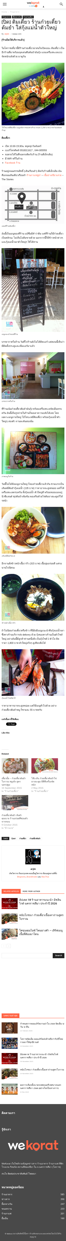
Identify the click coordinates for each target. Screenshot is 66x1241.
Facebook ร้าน (12, 162)
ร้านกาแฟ (6, 1213)
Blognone (21, 877)
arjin (6, 34)
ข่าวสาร (6, 1199)
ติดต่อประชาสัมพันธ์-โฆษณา (22, 1173)
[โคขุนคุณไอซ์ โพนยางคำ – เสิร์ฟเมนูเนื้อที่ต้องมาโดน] (10, 934)
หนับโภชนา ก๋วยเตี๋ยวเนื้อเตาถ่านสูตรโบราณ (42, 1070)
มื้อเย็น (5, 1218)
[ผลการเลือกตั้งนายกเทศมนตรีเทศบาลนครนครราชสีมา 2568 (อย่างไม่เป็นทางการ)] (10, 1089)
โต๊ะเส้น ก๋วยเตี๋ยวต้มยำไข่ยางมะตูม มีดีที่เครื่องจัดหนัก (44, 781)
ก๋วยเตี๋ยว (22, 838)
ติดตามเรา (8, 1113)
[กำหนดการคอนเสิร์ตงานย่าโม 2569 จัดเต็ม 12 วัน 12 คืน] (10, 1028)
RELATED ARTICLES (11, 891)
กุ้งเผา (13, 838)
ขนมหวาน (7, 1208)
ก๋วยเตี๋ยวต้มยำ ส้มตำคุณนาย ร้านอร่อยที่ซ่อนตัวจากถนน (15, 818)
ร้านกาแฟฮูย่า (34, 175)
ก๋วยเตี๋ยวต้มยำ (35, 838)
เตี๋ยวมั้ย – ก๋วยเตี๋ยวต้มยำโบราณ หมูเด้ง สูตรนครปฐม (14, 781)
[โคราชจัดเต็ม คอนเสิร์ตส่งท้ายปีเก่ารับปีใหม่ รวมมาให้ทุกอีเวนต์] (10, 1043)
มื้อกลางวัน (17, 17)
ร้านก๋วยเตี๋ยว (28, 17)
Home (4, 12)
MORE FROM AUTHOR (31, 891)
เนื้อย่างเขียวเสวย (53, 175)
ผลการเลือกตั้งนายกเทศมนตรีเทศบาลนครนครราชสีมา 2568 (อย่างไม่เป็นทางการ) (40, 1087)
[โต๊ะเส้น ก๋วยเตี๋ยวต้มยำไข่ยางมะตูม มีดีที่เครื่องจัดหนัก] (44, 765)
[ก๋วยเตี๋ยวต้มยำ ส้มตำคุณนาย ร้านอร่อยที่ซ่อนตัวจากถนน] (15, 802)
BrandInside (32, 877)
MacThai (45, 877)
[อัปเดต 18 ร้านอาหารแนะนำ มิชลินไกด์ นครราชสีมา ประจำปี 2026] (10, 903)
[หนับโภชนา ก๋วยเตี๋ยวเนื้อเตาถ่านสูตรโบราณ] (10, 918)
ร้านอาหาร (14, 12)
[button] (61, 4)
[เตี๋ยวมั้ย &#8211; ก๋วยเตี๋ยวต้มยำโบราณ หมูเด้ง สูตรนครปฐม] (15, 765)
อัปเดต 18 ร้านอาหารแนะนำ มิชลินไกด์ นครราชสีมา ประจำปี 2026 (39, 1056)
